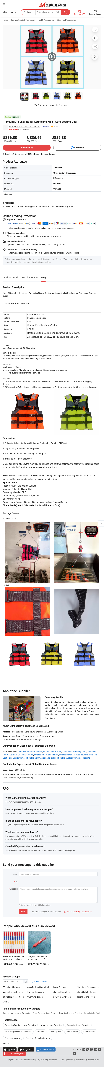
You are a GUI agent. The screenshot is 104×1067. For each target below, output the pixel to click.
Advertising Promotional (87, 987)
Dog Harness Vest (12, 1038)
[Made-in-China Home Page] (52, 4)
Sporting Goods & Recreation (23, 20)
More (5, 1043)
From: (15, 874)
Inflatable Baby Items (86, 992)
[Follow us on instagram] (91, 1049)
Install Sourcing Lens (15, 1053)
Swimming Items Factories (78, 1025)
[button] (4, 4)
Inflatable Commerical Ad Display (41, 757)
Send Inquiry (27, 147)
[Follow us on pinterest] (99, 1049)
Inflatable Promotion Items (30, 751)
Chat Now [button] (79, 147)
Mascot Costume (25, 754)
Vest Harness (72, 1031)
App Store (9, 1049)
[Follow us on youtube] (95, 1049)
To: (16, 881)
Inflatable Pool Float (52, 751)
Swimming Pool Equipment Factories (20, 1025)
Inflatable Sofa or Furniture (46, 754)
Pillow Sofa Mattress (60, 997)
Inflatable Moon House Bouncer (73, 754)
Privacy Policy (93, 1060)
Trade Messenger (45, 1049)
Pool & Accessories (46, 20)
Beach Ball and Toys (85, 997)
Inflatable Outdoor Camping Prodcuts (73, 757)
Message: (14, 889)
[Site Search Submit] (65, 12)
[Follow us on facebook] (83, 1049)
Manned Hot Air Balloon (13, 992)
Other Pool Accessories (66, 20)
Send (23, 911)
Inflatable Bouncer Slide (13, 997)
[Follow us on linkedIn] (74, 1053)
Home (5, 20)
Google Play (26, 1049)
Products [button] (27, 12)
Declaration (80, 1060)
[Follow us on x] (87, 1049)
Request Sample (48, 154)
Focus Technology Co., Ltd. (33, 1060)
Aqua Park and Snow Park (38, 987)
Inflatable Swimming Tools (74, 751)
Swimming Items (34, 997)
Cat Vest (40, 1031)
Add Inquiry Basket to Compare (52, 105)
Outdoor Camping (35, 992)
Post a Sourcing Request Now (78, 911)
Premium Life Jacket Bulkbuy (38, 1038)
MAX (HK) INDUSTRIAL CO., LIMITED (24, 126)
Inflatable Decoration (61, 992)
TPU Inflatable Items (11, 987)
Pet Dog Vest (55, 1031)
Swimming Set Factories (51, 1025)
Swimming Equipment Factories (18, 1031)
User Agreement (67, 1060)
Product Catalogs (40, 981)
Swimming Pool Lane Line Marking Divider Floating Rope (13, 959)
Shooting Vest (89, 1031)
